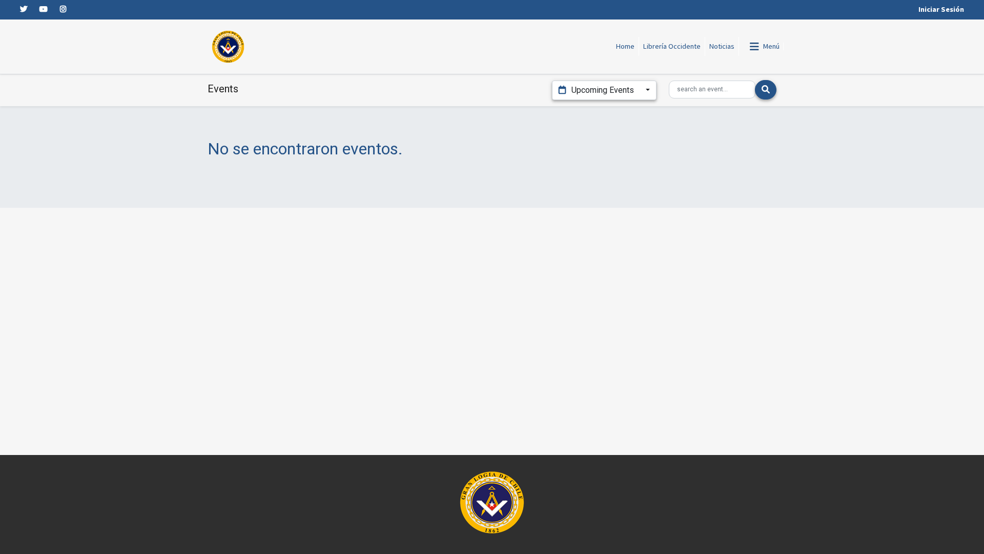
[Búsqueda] (765, 90)
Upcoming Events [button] (602, 90)
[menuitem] (625, 46)
